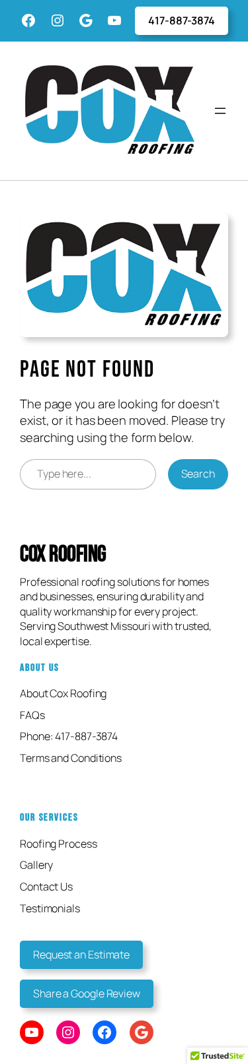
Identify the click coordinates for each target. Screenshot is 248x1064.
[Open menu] (220, 111)
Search (198, 473)
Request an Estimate (81, 954)
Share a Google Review (86, 993)
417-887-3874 (181, 20)
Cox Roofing (63, 554)
